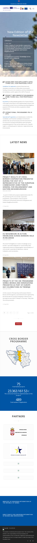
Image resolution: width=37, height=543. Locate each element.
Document (5, 101)
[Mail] (33, 541)
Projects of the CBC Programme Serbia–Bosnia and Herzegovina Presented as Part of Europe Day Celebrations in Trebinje (18, 65)
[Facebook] (28, 541)
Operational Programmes (9, 117)
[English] (19, 1)
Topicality (8, 40)
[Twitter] (30, 541)
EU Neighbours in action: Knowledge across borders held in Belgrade (17, 57)
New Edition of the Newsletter (20, 33)
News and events (7, 191)
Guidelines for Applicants (9, 86)
